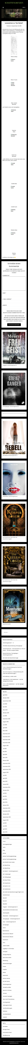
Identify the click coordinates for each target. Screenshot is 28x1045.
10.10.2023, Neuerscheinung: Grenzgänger (12, 645)
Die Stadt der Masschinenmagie (10, 658)
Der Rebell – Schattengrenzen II (10, 871)
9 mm (4, 841)
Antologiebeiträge (7, 844)
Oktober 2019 (6, 712)
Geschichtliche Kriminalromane (10, 910)
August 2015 (6, 772)
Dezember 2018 (6, 718)
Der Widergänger (7, 877)
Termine (5, 993)
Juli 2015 (5, 775)
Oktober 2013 (6, 814)
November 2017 (6, 736)
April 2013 (5, 829)
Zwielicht (5, 1017)
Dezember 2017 (6, 733)
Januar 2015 (5, 784)
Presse (4, 966)
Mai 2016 (5, 751)
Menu (24, 7)
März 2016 (5, 757)
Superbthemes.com (14, 1043)
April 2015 (5, 778)
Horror (4, 927)
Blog (4, 850)
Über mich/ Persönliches (8, 999)
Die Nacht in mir (6, 886)
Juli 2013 (5, 823)
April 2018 (5, 727)
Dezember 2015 (6, 763)
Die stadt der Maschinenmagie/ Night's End (13, 892)
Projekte (5, 969)
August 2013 (5, 820)
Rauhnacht (5, 975)
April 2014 (5, 799)
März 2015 (5, 781)
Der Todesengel (6, 874)
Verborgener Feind (7, 1005)
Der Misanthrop (6, 865)
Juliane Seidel (6, 945)
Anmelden (5, 1026)
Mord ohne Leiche (7, 957)
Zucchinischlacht (7, 1014)
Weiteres (5, 1011)
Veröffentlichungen (7, 1008)
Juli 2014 (5, 793)
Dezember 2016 (6, 739)
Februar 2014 (6, 805)
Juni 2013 (5, 826)
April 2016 (5, 754)
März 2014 (5, 802)
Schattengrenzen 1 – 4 (8, 642)
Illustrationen (6, 930)
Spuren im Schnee (7, 990)
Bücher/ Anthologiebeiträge (9, 856)
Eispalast (5, 904)
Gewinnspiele (6, 913)
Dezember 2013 (6, 808)
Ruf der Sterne (6, 981)
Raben (4, 972)
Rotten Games (6, 978)
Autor (4, 847)
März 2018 (5, 730)
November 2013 (6, 811)
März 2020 (5, 710)
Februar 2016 (6, 760)
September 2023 (7, 701)
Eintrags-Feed (6, 1029)
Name (4, 293)
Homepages (6, 924)
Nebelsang (5, 960)
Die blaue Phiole (6, 880)
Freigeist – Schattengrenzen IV (10, 907)
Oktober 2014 (6, 790)
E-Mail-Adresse (7, 299)
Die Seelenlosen (6, 889)
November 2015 (6, 766)
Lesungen (5, 951)
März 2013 (5, 832)
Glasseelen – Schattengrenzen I (10, 916)
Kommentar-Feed (7, 1032)
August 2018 (5, 721)
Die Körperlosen (6, 883)
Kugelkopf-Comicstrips (8, 948)
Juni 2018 (5, 724)
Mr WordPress (6, 676)
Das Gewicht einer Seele (9, 862)
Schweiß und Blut (7, 987)
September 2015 (7, 769)
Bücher (4, 853)
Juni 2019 (5, 715)
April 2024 (5, 695)
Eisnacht (5, 898)
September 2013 (7, 817)
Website (4, 305)
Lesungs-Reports (7, 954)
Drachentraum (6, 895)
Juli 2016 (5, 748)
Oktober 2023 (6, 698)
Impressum (5, 939)
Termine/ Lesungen (7, 996)
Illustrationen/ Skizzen (8, 933)
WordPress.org (6, 1035)
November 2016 (6, 742)
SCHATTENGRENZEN (14, 2)
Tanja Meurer (6, 679)
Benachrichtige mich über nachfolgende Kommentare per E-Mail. (14, 311)
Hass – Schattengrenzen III (9, 921)
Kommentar (6, 275)
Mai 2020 (5, 707)
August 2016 (5, 745)
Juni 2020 (5, 704)
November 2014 (6, 787)
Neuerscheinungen (7, 963)
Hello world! (13, 676)
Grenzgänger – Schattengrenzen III (11, 918)
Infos (4, 942)
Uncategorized (6, 1002)
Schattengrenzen (7, 984)
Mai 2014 (5, 796)
